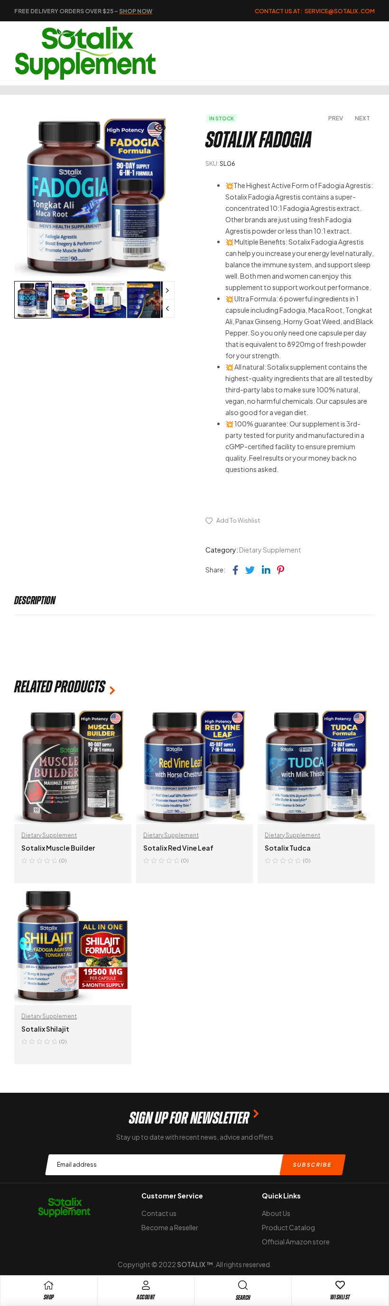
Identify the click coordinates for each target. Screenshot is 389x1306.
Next (167, 290)
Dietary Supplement (270, 549)
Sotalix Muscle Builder (58, 847)
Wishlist (340, 1297)
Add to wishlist (238, 520)
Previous (167, 308)
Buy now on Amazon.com (268, 500)
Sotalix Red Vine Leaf (178, 847)
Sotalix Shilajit (45, 1029)
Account (146, 1297)
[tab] (35, 600)
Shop (49, 1297)
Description (35, 600)
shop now (135, 11)
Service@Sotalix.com (340, 11)
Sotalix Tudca (288, 847)
